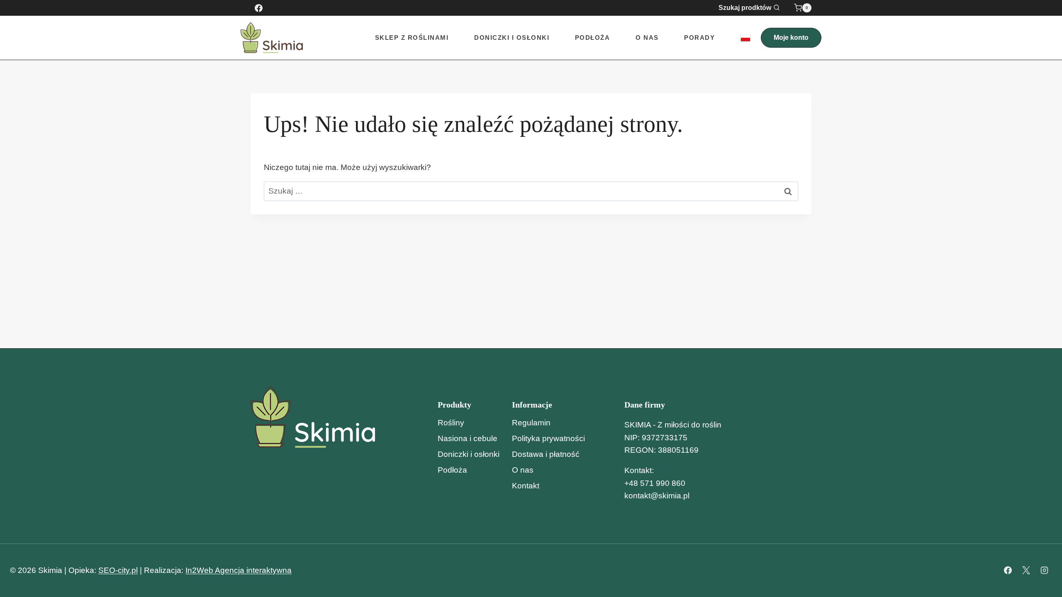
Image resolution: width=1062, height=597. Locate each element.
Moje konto (791, 37)
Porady (699, 37)
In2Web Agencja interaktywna (238, 570)
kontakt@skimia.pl (656, 495)
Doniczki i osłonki (468, 454)
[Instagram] (1044, 570)
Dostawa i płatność (546, 454)
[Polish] (745, 37)
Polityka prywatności (548, 438)
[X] (1026, 570)
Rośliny (451, 422)
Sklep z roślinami (412, 37)
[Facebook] (258, 8)
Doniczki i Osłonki (511, 37)
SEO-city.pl (118, 570)
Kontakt (525, 485)
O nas (647, 37)
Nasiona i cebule (467, 438)
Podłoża (592, 37)
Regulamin (531, 422)
